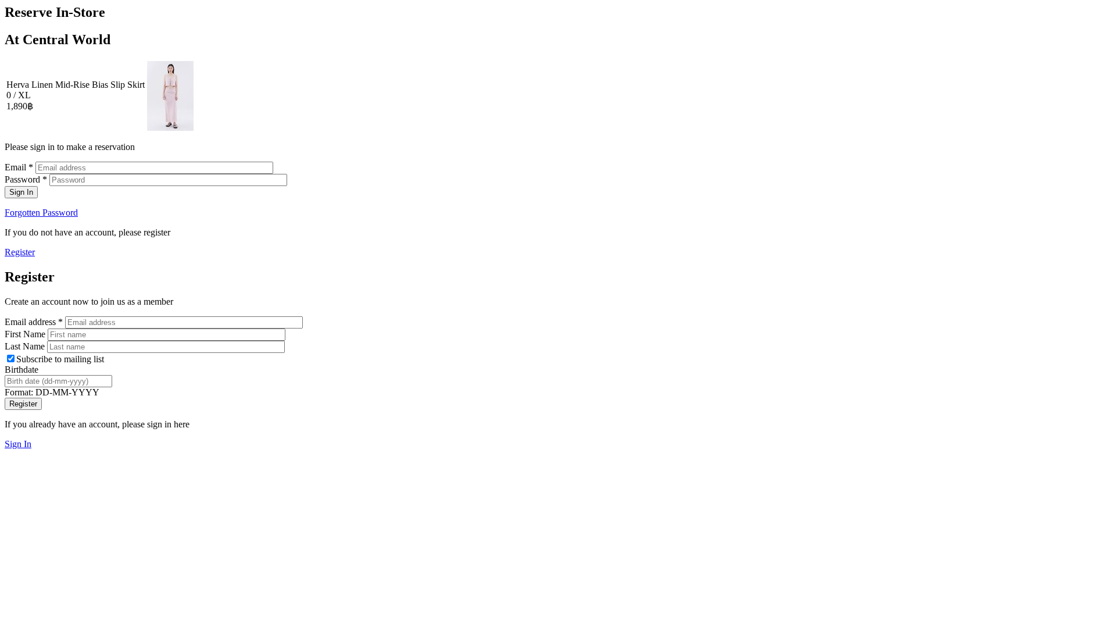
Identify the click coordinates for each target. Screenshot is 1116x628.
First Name (26, 334)
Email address (34, 322)
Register (20, 252)
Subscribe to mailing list (60, 359)
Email (19, 167)
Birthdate (21, 369)
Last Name (26, 346)
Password (26, 179)
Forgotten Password (41, 212)
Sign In (18, 444)
